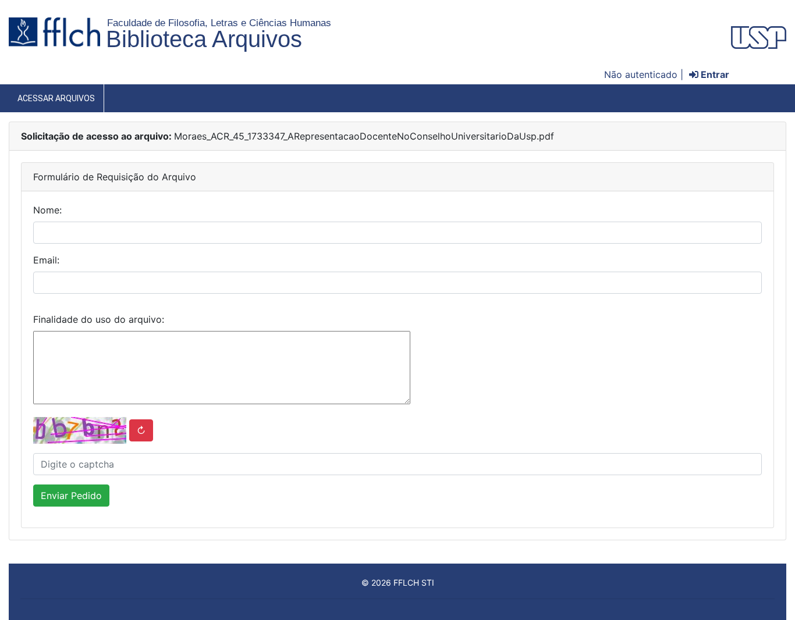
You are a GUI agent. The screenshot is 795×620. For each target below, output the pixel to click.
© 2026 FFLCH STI (397, 582)
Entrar (713, 74)
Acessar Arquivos (56, 98)
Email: (46, 260)
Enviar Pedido (71, 495)
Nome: (47, 210)
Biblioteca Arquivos (204, 39)
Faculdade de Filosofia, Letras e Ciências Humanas (219, 22)
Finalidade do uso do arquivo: (98, 319)
